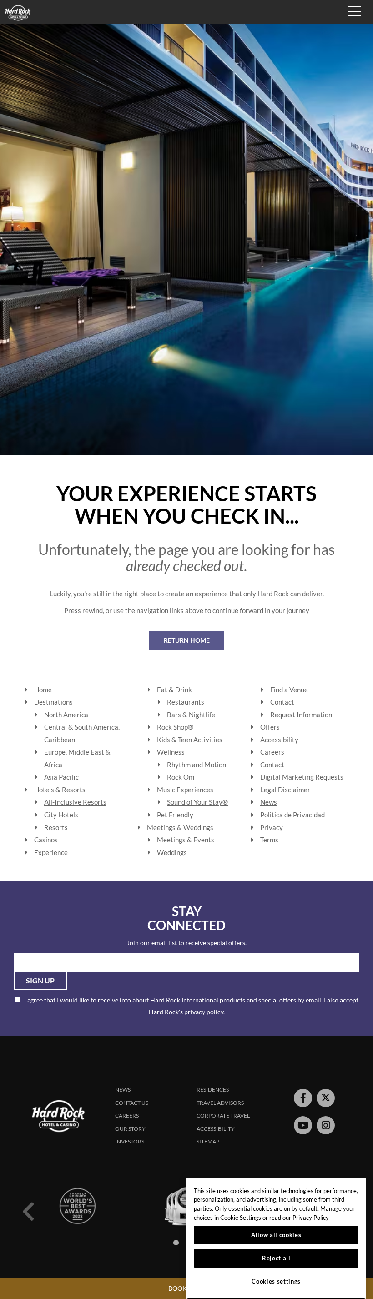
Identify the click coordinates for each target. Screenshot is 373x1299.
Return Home (187, 640)
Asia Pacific (61, 777)
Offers (270, 727)
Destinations (53, 702)
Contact (282, 702)
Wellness (171, 752)
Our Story (130, 1128)
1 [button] (176, 1242)
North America (66, 714)
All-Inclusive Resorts (75, 802)
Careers (272, 752)
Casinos (46, 840)
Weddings (172, 852)
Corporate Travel (223, 1115)
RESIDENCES (213, 1089)
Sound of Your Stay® (197, 802)
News (268, 802)
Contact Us (131, 1102)
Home (43, 689)
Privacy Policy (310, 1217)
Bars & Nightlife (191, 714)
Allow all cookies (276, 1235)
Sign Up (40, 980)
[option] (77, 1206)
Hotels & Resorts (60, 789)
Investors (129, 1141)
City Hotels (61, 815)
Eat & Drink (174, 689)
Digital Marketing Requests (301, 777)
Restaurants (185, 702)
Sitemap (208, 1141)
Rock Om (180, 777)
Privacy (271, 827)
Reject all (276, 1258)
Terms (269, 840)
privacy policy (203, 1012)
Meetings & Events (185, 840)
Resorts (56, 827)
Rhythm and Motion (196, 764)
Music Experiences (185, 789)
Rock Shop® (175, 727)
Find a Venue (289, 689)
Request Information (301, 714)
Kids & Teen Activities (189, 739)
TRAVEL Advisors (220, 1102)
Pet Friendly (175, 815)
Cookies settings (276, 1281)
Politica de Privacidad (292, 815)
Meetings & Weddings (180, 827)
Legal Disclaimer (285, 789)
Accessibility (279, 739)
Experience (51, 852)
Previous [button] (28, 1211)
